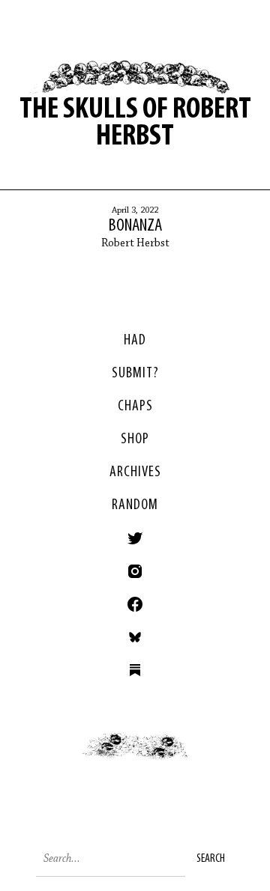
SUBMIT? (135, 373)
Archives (135, 472)
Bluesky (135, 637)
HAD (135, 340)
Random (135, 505)
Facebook (135, 604)
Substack (135, 670)
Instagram (135, 571)
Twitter (135, 538)
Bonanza (135, 226)
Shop (135, 439)
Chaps (135, 406)
